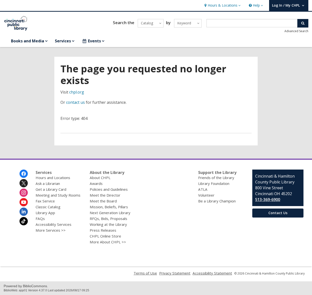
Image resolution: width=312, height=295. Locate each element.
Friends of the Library (216, 177)
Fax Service (45, 201)
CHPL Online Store (105, 236)
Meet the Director (105, 195)
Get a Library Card (51, 189)
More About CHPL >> (108, 241)
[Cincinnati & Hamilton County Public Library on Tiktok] (24, 221)
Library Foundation (213, 183)
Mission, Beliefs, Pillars (109, 206)
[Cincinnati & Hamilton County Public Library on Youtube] (24, 202)
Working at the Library (108, 224)
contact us (75, 102)
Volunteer (206, 195)
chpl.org (76, 92)
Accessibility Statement (212, 273)
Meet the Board (103, 201)
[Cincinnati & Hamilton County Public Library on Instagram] (24, 193)
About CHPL (100, 177)
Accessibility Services (53, 224)
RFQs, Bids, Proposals (108, 218)
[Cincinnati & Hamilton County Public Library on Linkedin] (24, 212)
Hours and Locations (53, 177)
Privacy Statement (174, 273)
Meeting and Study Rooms (58, 195)
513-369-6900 (267, 199)
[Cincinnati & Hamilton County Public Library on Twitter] (24, 183)
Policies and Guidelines (109, 189)
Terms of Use (145, 273)
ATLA (202, 189)
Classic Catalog (48, 206)
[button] (222, 5)
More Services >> (51, 230)
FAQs (40, 218)
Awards (96, 183)
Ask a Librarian (48, 183)
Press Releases (103, 230)
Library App (45, 212)
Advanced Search (296, 31)
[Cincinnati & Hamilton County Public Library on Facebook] (24, 174)
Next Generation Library (110, 212)
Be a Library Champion (217, 201)
